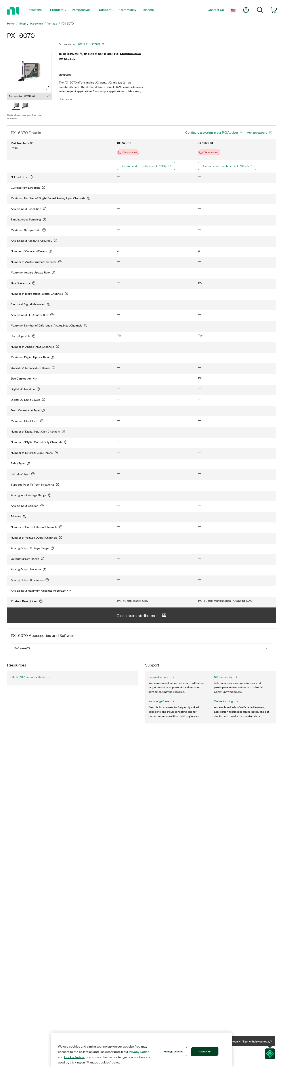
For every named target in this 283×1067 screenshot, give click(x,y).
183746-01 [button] (83, 44)
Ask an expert (257, 132)
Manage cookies (173, 1051)
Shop (22, 23)
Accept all (204, 1051)
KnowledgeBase (159, 701)
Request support (159, 677)
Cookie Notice (74, 1057)
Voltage (52, 23)
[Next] (50, 106)
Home (11, 23)
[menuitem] (37, 11)
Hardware (36, 23)
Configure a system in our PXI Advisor (211, 132)
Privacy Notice (139, 1051)
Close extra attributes (136, 615)
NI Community (223, 677)
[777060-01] (25, 106)
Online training (223, 701)
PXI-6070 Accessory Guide (28, 677)
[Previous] (8, 106)
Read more (66, 99)
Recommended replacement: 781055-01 (146, 166)
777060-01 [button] (98, 44)
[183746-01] (16, 106)
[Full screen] (47, 88)
